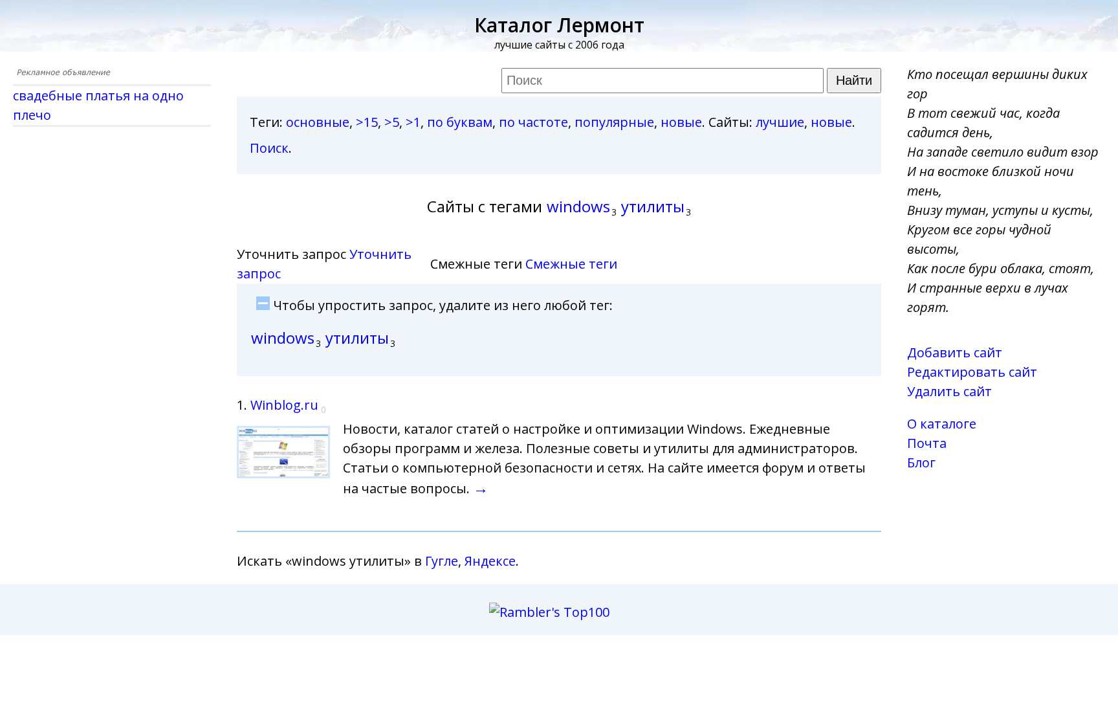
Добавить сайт (954, 352)
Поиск (269, 148)
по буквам (459, 122)
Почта (927, 443)
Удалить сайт (949, 391)
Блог (921, 462)
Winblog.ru (284, 405)
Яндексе (490, 561)
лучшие (780, 122)
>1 (413, 122)
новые (681, 122)
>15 (367, 122)
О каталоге (941, 423)
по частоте (533, 122)
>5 (391, 122)
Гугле (441, 561)
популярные (614, 122)
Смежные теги (571, 264)
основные (317, 122)
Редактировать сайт (972, 372)
